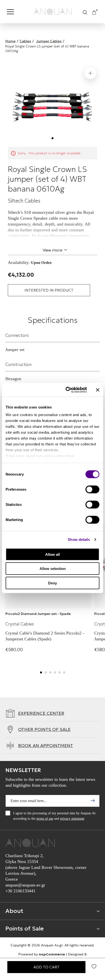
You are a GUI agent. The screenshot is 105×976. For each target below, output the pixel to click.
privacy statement (72, 818)
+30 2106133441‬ (20, 890)
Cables (25, 41)
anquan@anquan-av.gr (25, 885)
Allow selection (53, 569)
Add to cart (46, 967)
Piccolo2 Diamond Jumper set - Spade (38, 614)
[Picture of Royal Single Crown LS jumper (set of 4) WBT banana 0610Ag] (52, 104)
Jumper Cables (49, 41)
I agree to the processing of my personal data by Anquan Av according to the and (54, 815)
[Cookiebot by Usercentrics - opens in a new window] (66, 390)
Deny (52, 583)
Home (10, 41)
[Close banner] (97, 390)
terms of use (44, 818)
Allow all (52, 554)
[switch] (92, 489)
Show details (79, 539)
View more (52, 250)
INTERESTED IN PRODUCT (49, 290)
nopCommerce (52, 954)
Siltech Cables (24, 201)
